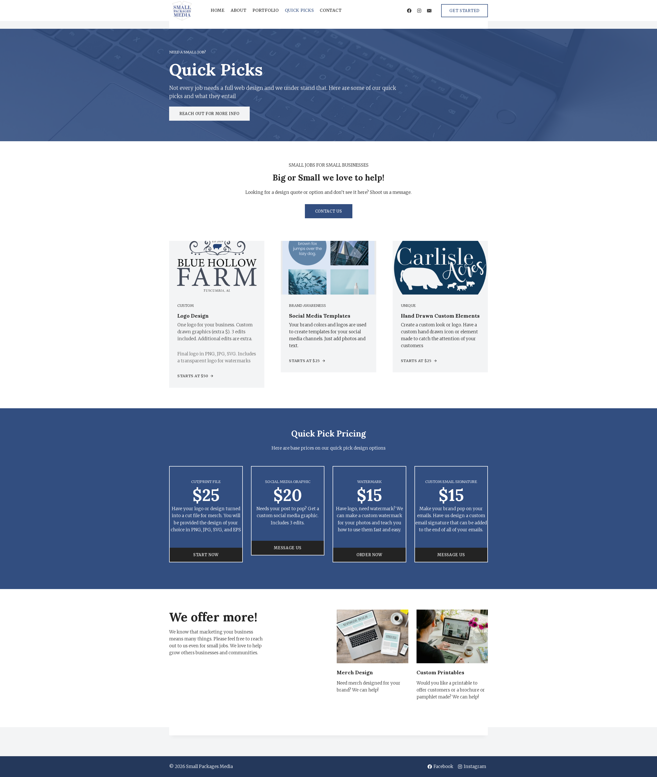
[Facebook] (409, 10)
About (239, 10)
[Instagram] (419, 10)
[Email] (429, 10)
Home (218, 10)
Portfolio (265, 10)
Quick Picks (299, 10)
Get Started (464, 10)
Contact (331, 10)
